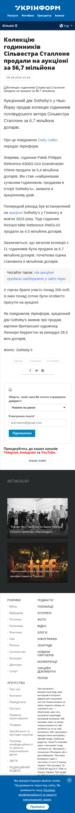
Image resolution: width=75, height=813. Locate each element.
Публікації (45, 606)
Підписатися (22, 433)
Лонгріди (45, 645)
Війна (13, 606)
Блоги (42, 632)
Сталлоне (53, 361)
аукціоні (15, 213)
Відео (42, 626)
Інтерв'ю (44, 613)
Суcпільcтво (17, 651)
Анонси (59, 15)
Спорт (13, 671)
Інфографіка (47, 639)
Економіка (16, 625)
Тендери (15, 724)
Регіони (14, 645)
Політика (15, 619)
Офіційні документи (47, 670)
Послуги (12, 15)
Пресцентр (44, 15)
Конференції (47, 661)
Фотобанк (27, 15)
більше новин (37, 461)
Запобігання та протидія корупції (21, 733)
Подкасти (45, 600)
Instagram (28, 452)
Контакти (15, 695)
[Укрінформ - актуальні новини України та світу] (37, 7)
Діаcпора (15, 664)
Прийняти (37, 806)
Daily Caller (47, 140)
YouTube (48, 452)
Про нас (14, 689)
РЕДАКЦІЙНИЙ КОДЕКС (19, 769)
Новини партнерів (46, 653)
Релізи (43, 678)
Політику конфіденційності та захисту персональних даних (38, 794)
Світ (12, 638)
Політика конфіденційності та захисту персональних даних (21, 747)
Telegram (11, 452)
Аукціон (18, 361)
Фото (42, 619)
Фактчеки (15, 632)
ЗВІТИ (13, 761)
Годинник (35, 361)
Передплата (17, 702)
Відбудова (16, 613)
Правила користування (18, 716)
